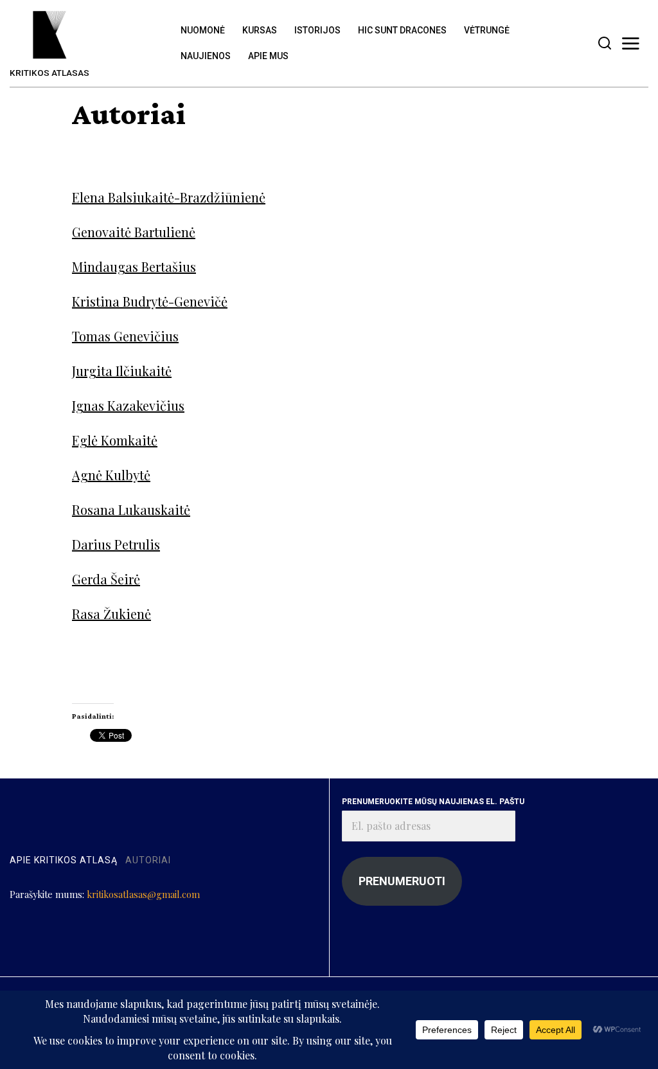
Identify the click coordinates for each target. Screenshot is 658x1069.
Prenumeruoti (402, 881)
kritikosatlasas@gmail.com (143, 894)
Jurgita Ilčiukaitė (122, 370)
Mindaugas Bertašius (134, 266)
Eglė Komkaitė (114, 440)
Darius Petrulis (116, 544)
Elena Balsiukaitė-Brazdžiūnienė (168, 197)
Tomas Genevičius (125, 336)
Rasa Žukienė (111, 613)
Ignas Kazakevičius (128, 405)
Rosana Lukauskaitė (131, 509)
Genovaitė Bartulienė (133, 231)
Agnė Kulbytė (111, 474)
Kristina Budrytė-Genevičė (149, 301)
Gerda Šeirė (106, 579)
